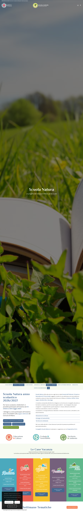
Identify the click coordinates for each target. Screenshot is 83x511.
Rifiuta (17, 502)
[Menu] (78, 5)
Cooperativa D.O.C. (72, 429)
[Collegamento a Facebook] (80, 5)
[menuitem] (78, 5)
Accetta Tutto (9, 502)
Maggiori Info (12, 506)
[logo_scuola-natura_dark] (41, 5)
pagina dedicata (23, 414)
